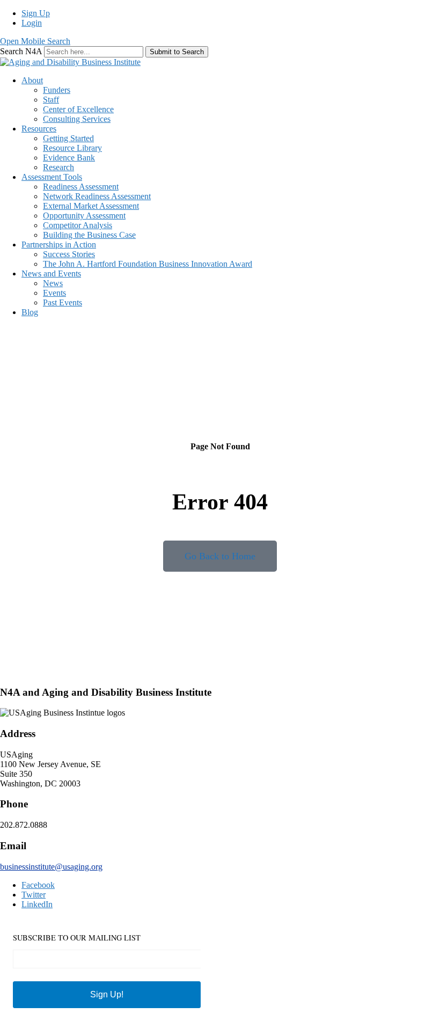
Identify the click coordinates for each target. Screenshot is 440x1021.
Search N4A (22, 51)
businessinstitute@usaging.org (51, 866)
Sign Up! (106, 994)
